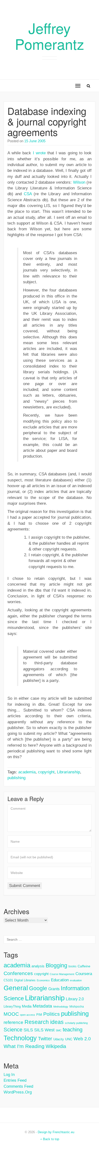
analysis (37, 966)
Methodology (60, 1006)
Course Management (62, 974)
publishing (16, 778)
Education (60, 980)
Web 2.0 (82, 1038)
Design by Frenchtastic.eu (56, 1132)
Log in (9, 1074)
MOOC (11, 1014)
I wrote (39, 153)
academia (27, 772)
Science (13, 1030)
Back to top (50, 1139)
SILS (28, 1030)
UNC (68, 1039)
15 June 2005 (34, 141)
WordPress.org (18, 1092)
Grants (54, 989)
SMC (59, 1030)
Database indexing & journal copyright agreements (46, 121)
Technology (20, 1038)
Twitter (45, 1038)
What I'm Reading (24, 1046)
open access (27, 1014)
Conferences (18, 973)
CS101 (8, 980)
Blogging (56, 965)
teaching (72, 1030)
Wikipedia (56, 1046)
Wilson (79, 182)
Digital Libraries (25, 980)
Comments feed (18, 1086)
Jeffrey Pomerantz (49, 35)
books (72, 966)
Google (38, 988)
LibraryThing (12, 1006)
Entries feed (15, 1080)
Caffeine (84, 966)
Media (26, 1006)
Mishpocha (76, 1006)
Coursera (83, 973)
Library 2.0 (75, 999)
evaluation (76, 980)
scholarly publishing (76, 1023)
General (16, 988)
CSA (28, 194)
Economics (43, 980)
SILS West (44, 1030)
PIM (39, 1014)
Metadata (42, 1006)
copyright (46, 772)
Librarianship (68, 772)
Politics (51, 1014)
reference (13, 1022)
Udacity (58, 1039)
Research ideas (44, 1022)
